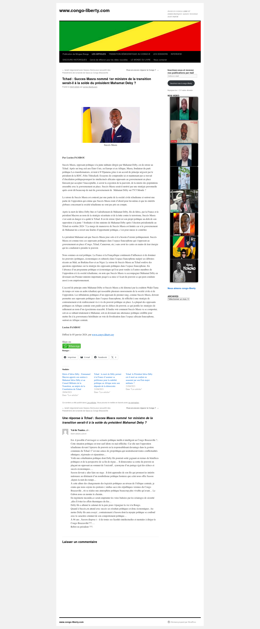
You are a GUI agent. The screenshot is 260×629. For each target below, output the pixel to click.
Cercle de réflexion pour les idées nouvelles (109, 59)
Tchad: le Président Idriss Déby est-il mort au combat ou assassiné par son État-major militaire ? (139, 378)
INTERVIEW (176, 54)
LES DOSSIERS (160, 54)
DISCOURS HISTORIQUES (75, 59)
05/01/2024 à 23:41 (79, 433)
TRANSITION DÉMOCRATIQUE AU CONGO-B (129, 54)
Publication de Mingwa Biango (76, 54)
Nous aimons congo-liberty (182, 288)
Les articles (91, 402)
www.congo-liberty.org (103, 334)
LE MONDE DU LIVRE (141, 59)
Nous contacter (160, 59)
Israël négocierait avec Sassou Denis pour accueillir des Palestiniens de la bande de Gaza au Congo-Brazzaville (86, 71)
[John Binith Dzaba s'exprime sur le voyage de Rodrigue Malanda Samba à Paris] (184, 201)
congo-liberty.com (90, 86)
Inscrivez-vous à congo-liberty (181, 83)
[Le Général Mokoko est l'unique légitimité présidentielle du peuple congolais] (184, 270)
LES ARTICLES (99, 54)
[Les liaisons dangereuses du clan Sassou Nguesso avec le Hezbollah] (184, 247)
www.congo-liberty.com (84, 10)
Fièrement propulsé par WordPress (183, 622)
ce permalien (133, 402)
